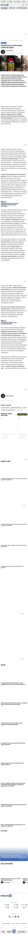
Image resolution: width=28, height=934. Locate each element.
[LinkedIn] (15, 916)
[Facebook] (9, 916)
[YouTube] (18, 916)
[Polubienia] (2, 927)
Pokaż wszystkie (20, 410)
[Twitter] (12, 916)
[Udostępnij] (26, 927)
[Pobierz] (22, 53)
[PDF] (12, 400)
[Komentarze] (14, 927)
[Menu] (26, 5)
